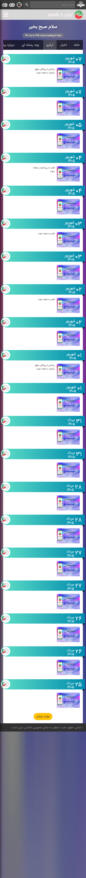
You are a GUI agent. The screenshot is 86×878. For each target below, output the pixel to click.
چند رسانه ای (30, 45)
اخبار (64, 45)
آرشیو (49, 45)
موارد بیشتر (43, 716)
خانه (77, 45)
